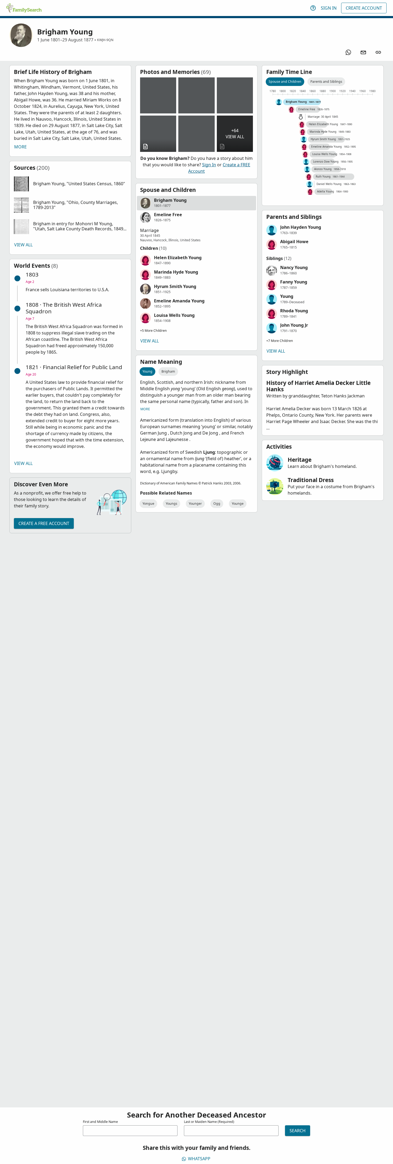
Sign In (329, 8)
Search (298, 1131)
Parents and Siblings (326, 81)
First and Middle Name (100, 1121)
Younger (195, 503)
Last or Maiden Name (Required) (209, 1121)
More (20, 147)
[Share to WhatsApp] (348, 52)
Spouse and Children (285, 81)
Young (147, 371)
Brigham (168, 371)
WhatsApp (199, 1159)
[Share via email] (363, 52)
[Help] (313, 8)
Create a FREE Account (43, 523)
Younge (238, 503)
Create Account (364, 8)
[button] (70, 184)
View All (23, 245)
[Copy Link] (378, 52)
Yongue (148, 503)
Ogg (216, 503)
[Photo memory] (158, 95)
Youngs (171, 503)
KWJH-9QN (105, 40)
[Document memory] (158, 134)
